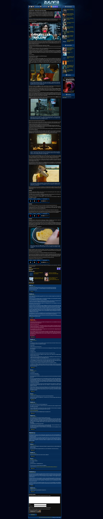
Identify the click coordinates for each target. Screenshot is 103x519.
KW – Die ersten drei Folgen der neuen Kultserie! (38, 273)
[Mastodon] (55, 7)
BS (57, 6)
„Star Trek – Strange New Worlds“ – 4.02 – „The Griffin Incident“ (70, 32)
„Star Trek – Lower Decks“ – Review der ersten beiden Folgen (53, 273)
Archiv (40, 517)
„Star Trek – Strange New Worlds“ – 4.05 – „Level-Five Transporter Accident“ (70, 14)
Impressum (46, 517)
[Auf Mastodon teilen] (58, 269)
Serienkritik (37, 268)
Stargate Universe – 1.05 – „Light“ (70, 61)
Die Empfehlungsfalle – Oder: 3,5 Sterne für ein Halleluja (70, 70)
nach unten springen (31, 283)
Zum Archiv (64, 96)
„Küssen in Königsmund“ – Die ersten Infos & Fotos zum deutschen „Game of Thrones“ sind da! (54, 279)
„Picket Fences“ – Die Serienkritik (69, 52)
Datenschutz (50, 517)
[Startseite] (30, 7)
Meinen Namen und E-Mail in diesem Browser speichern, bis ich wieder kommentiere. (40, 507)
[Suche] (33, 7)
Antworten (32, 291)
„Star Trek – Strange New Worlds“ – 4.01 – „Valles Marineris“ (70, 36)
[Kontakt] (31, 7)
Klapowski (31, 268)
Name (30, 504)
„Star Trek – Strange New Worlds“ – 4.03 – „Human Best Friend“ (70, 27)
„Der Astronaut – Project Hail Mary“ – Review (70, 22)
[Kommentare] (49, 7)
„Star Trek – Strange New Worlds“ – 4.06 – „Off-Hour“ (70, 9)
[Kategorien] (41, 7)
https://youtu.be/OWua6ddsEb (34, 410)
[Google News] (53, 7)
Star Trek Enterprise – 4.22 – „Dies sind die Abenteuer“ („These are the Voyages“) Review (70, 66)
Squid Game (30, 270)
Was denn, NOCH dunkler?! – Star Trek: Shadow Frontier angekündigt (70, 41)
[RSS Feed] (51, 7)
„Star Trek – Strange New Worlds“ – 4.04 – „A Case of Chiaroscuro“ (70, 19)
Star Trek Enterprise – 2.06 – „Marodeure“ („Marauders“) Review (70, 57)
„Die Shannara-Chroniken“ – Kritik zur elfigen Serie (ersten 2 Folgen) (38, 278)
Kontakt (43, 517)
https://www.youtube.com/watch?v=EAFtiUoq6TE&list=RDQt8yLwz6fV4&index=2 (47, 466)
